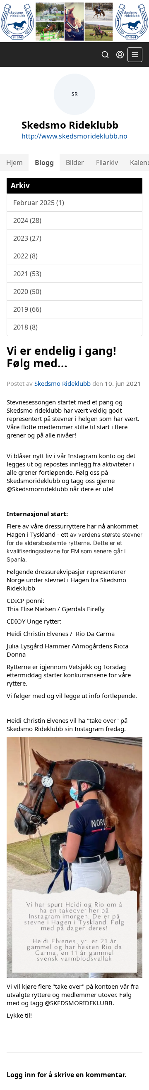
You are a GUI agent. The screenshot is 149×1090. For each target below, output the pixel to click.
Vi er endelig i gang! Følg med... (61, 356)
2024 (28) (27, 220)
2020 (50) (27, 291)
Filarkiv (107, 162)
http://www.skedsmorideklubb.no (74, 136)
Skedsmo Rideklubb (62, 383)
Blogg (44, 162)
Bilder (75, 162)
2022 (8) (25, 256)
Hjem (14, 162)
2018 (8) (25, 327)
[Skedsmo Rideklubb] (74, 21)
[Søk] (105, 54)
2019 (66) (27, 309)
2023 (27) (27, 238)
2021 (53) (27, 273)
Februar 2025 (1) (38, 202)
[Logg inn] (120, 54)
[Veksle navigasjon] (134, 54)
